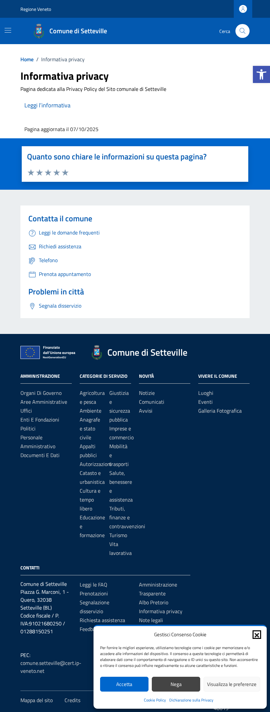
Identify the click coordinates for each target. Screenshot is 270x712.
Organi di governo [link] (41, 393)
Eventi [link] (205, 402)
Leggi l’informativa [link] (47, 105)
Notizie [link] (147, 393)
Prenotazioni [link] (94, 593)
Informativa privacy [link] (160, 611)
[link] (261, 74)
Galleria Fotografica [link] (220, 411)
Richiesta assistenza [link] (102, 620)
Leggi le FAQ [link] (93, 585)
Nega (176, 684)
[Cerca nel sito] (242, 31)
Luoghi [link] (205, 393)
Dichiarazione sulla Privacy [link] (191, 700)
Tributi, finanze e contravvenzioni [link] (127, 517)
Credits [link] (72, 700)
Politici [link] (28, 428)
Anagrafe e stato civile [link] (90, 428)
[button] (257, 634)
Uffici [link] (26, 411)
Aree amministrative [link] (43, 402)
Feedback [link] (90, 629)
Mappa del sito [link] (36, 700)
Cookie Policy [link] (155, 700)
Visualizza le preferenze (231, 684)
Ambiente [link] (90, 411)
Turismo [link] (118, 535)
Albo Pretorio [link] (153, 602)
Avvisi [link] (145, 411)
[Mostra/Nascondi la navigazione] (8, 30)
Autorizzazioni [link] (96, 464)
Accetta (124, 684)
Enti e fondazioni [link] (39, 420)
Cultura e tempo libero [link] (90, 499)
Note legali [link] (151, 620)
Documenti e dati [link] (40, 455)
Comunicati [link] (151, 402)
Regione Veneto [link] (35, 9)
